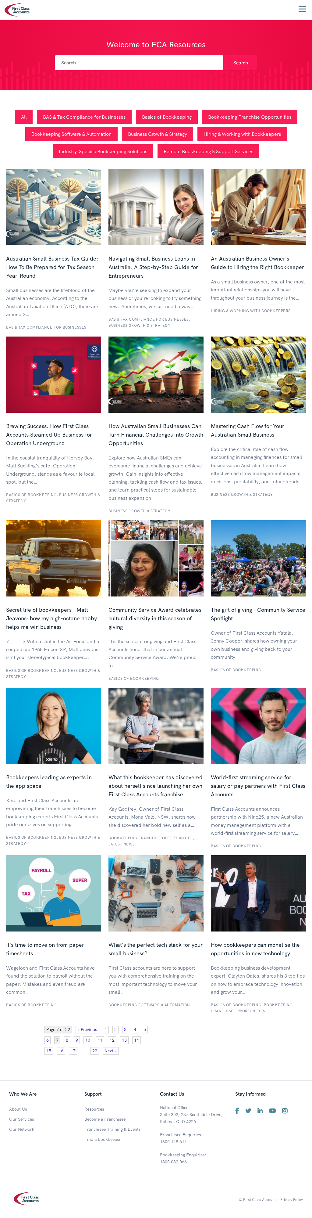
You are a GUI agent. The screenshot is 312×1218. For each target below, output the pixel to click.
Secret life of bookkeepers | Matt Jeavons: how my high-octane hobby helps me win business (51, 618)
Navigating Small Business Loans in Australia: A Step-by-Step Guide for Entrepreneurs (153, 267)
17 (73, 1051)
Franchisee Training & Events (112, 1129)
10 (87, 1040)
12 (112, 1040)
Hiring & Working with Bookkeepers (242, 134)
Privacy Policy (291, 1199)
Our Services (21, 1119)
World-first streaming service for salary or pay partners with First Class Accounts (258, 786)
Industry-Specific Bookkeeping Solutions (103, 151)
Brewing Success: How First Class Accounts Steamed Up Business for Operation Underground (49, 435)
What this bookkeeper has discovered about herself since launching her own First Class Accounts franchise (155, 786)
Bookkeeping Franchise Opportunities (249, 117)
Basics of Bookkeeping (167, 117)
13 (124, 1040)
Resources (94, 1109)
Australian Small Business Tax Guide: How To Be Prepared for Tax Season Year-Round (52, 267)
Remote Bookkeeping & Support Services (208, 151)
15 (48, 1051)
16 (60, 1051)
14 (136, 1040)
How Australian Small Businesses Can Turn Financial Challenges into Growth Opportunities (155, 435)
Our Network (21, 1129)
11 (100, 1040)
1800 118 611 (173, 1141)
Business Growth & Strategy (157, 134)
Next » (111, 1051)
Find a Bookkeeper (102, 1139)
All (24, 117)
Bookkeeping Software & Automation (71, 134)
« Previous (87, 1029)
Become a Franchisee (105, 1119)
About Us (18, 1109)
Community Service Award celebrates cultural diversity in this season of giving (154, 618)
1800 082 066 (173, 1162)
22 (94, 1051)
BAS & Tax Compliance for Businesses (84, 117)
